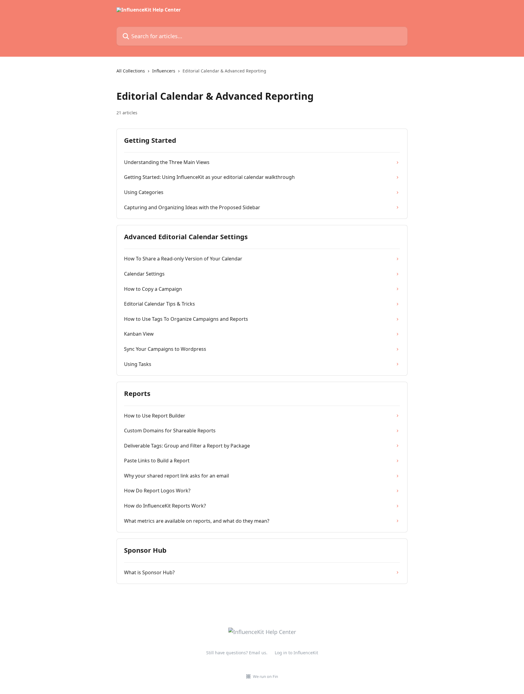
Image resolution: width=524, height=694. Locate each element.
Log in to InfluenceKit (296, 652)
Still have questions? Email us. (236, 652)
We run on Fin (265, 676)
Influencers (163, 71)
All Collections (130, 71)
